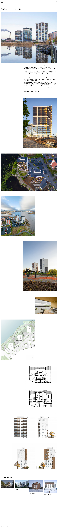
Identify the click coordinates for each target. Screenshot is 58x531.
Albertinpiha (32, 493)
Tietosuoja (5, 529)
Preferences (51, 527)
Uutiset (46, 1)
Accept (31, 527)
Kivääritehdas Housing (48, 494)
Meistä (36, 1)
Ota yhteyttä (52, 1)
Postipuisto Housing (19, 489)
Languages (56, 1)
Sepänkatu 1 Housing (5, 488)
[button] (33, 1)
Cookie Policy (2, 529)
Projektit (42, 1)
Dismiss (42, 527)
